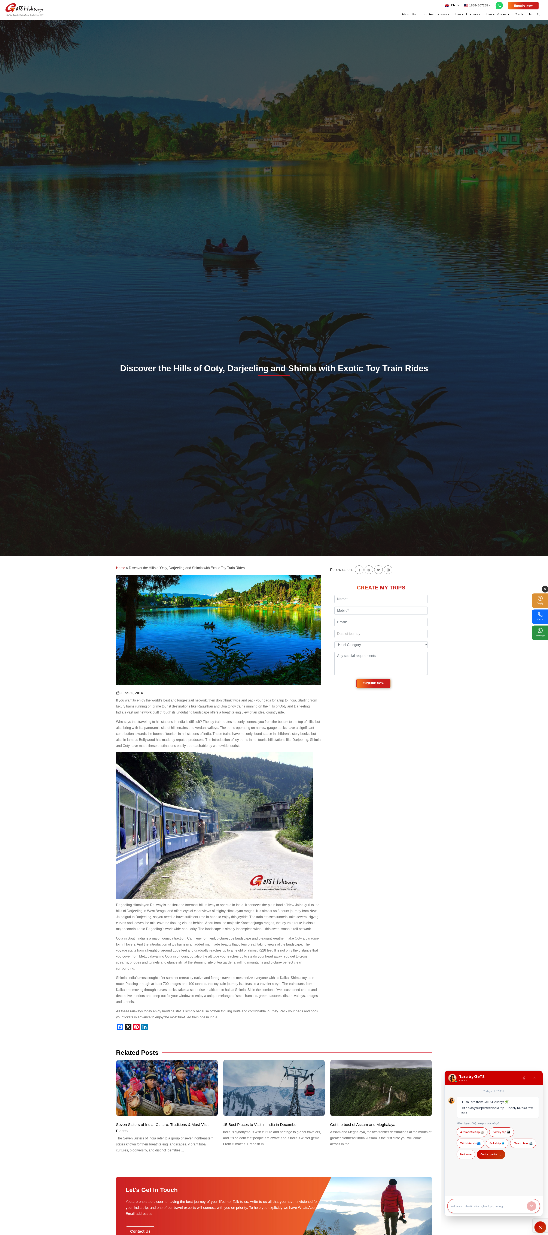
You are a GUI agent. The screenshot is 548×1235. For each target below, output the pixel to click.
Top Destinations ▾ (435, 14)
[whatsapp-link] (499, 5)
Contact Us (523, 14)
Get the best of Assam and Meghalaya (362, 1125)
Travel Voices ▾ (497, 14)
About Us (409, 14)
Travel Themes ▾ (468, 14)
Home (120, 568)
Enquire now (523, 5)
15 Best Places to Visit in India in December (260, 1125)
